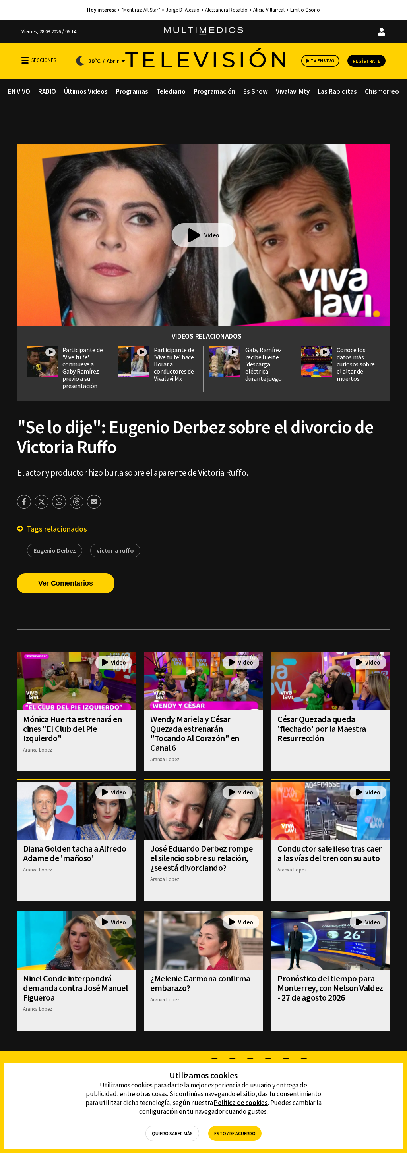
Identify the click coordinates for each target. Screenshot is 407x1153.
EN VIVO (19, 91)
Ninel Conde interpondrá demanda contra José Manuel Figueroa (75, 988)
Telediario (171, 91)
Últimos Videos (86, 91)
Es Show (255, 91)
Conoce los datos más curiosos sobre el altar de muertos (356, 364)
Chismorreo (382, 91)
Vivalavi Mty (293, 91)
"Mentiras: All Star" (140, 10)
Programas (132, 91)
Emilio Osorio (305, 10)
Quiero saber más (172, 1133)
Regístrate (366, 61)
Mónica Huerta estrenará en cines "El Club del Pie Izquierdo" (72, 728)
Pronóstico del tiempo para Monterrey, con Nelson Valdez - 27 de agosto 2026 (330, 988)
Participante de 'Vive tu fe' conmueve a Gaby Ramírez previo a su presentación (82, 367)
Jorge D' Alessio (183, 10)
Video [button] (211, 235)
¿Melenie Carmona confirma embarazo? (200, 983)
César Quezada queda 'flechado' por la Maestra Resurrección (321, 728)
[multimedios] (203, 31)
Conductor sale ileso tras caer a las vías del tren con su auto (329, 853)
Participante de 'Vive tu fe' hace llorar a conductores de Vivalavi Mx (174, 364)
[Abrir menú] (25, 60)
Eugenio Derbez (54, 550)
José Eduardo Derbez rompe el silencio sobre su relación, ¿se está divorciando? (201, 858)
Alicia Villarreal (269, 10)
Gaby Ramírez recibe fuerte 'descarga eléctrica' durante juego (263, 364)
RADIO (47, 91)
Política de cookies (241, 1102)
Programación (214, 91)
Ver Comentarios (65, 583)
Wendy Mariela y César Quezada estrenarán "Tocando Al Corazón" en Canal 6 (194, 733)
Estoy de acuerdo (235, 1133)
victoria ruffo (115, 550)
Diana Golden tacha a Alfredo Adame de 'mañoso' (74, 853)
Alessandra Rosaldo (226, 10)
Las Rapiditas (337, 91)
